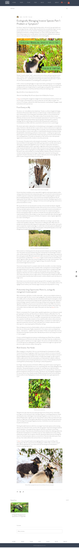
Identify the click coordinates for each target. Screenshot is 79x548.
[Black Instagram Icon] (76, 276)
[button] (69, 2)
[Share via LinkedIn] (20, 491)
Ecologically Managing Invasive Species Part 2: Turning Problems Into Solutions (19, 515)
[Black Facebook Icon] (76, 272)
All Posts (12, 8)
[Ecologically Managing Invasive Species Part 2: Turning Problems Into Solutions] (19, 507)
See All (67, 500)
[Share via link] (23, 491)
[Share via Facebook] (17, 491)
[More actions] (61, 17)
